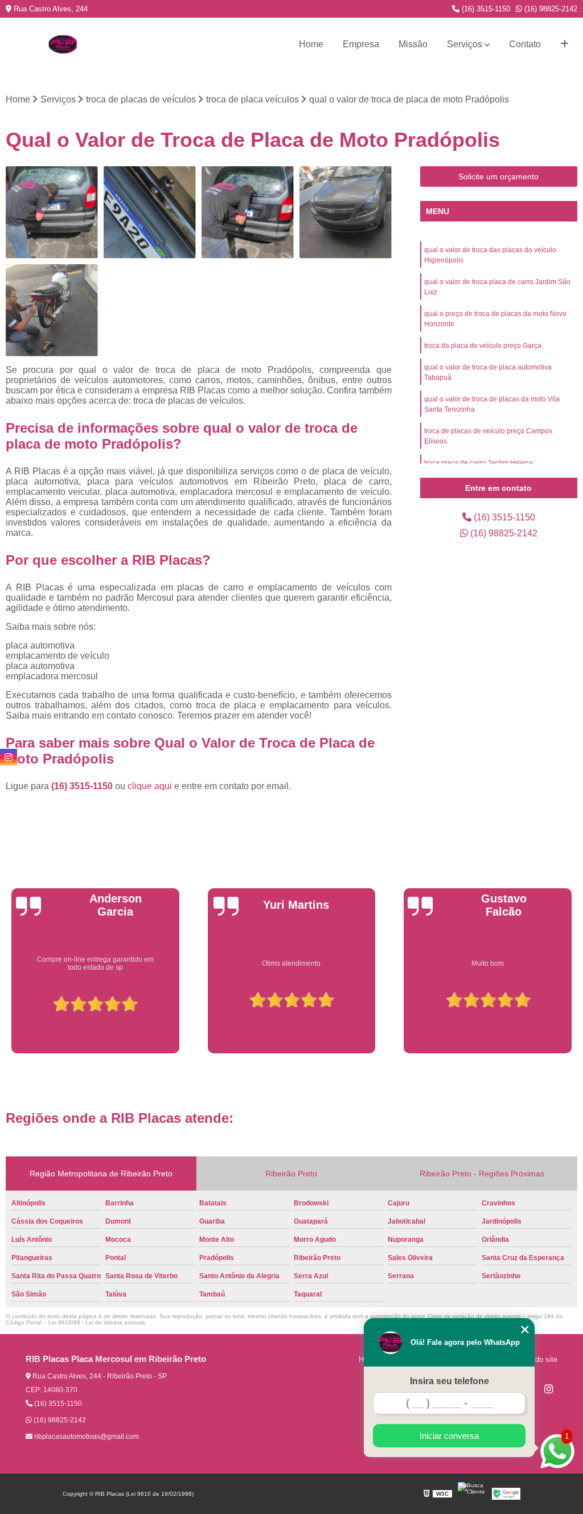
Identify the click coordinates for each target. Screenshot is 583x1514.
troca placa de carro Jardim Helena (478, 463)
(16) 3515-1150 (484, 9)
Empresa (361, 44)
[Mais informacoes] (564, 44)
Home (311, 44)
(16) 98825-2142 (549, 9)
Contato (525, 44)
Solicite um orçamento (498, 176)
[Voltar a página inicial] (63, 44)
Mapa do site (536, 1359)
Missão (413, 44)
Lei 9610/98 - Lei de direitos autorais (96, 1322)
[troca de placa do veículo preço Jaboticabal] (248, 212)
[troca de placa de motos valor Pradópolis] (345, 212)
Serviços (464, 44)
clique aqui (150, 786)
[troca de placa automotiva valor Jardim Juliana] (52, 212)
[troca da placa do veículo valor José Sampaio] (150, 212)
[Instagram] (548, 1388)
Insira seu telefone (449, 1381)
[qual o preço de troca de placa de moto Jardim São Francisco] (52, 310)
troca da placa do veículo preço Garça (482, 346)
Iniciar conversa (449, 1436)
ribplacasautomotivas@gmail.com (85, 1437)
